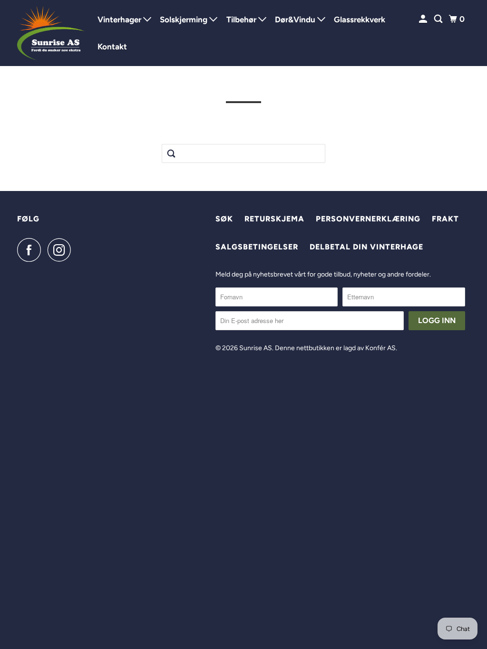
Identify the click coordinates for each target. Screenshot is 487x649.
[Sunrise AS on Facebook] (31, 250)
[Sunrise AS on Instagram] (62, 250)
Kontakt (112, 46)
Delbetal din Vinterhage (366, 246)
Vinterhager (120, 19)
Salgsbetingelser (256, 246)
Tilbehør (242, 19)
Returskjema (274, 218)
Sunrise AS (255, 348)
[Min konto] (423, 19)
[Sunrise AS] (51, 33)
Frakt (445, 218)
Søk (224, 218)
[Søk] (439, 19)
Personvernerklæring (368, 218)
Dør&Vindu (296, 19)
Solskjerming (184, 19)
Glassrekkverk (359, 19)
